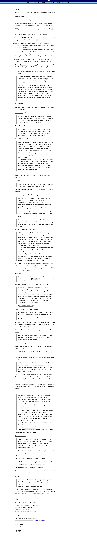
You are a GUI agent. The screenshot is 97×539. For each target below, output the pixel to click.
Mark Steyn (18, 346)
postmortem (25, 126)
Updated (30, 507)
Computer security (20, 435)
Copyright (17, 533)
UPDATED (37, 2)
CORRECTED (46, 2)
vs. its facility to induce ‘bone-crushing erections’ (29, 467)
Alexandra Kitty (19, 59)
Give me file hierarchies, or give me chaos (33, 384)
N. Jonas (17, 489)
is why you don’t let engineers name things (31, 458)
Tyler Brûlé (18, 229)
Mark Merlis (23, 65)
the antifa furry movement (26, 305)
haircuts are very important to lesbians (30, 473)
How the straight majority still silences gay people (30, 195)
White (17, 173)
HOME (29, 2)
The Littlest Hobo (20, 107)
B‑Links (27, 12)
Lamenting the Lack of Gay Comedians (27, 309)
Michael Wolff (19, 352)
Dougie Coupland (20, 374)
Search (68, 2)
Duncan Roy (18, 216)
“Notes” (17, 9)
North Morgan (19, 263)
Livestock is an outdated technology (26, 432)
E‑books (17, 357)
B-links (24, 507)
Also (19, 49)
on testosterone (25, 37)
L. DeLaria (18, 392)
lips (47, 493)
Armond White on (26, 139)
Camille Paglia (19, 43)
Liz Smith (17, 180)
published (34, 518)
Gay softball (18, 462)
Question (17, 343)
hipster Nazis (46, 284)
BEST (54, 2)
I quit (19, 526)
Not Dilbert (18, 451)
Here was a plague (27, 20)
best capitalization (25, 173)
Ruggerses (18, 497)
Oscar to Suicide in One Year (24, 189)
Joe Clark (24, 533)
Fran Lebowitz (19, 112)
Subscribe (61, 2)
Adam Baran (18, 273)
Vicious (17, 476)
